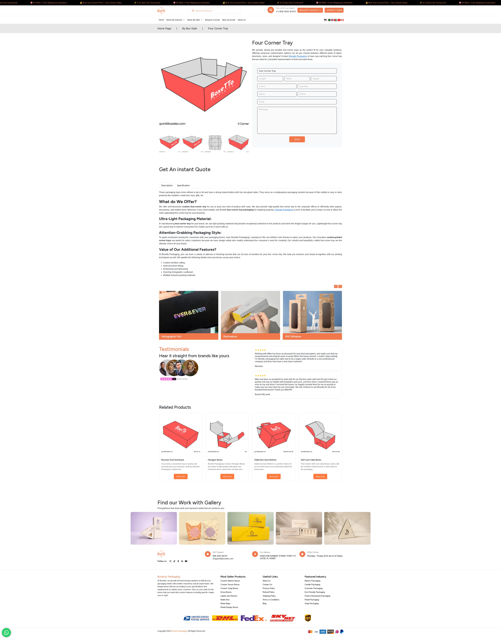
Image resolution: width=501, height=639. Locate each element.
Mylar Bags (225, 603)
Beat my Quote (228, 20)
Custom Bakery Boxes (230, 581)
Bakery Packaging (312, 581)
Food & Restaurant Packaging (317, 596)
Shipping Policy (269, 596)
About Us (242, 20)
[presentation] (336, 286)
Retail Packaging (312, 600)
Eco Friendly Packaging (315, 592)
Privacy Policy (269, 588)
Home (161, 20)
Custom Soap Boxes (229, 588)
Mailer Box (225, 600)
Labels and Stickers (228, 596)
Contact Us (267, 584)
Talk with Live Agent (285, 8)
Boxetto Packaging (298, 56)
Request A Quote (212, 20)
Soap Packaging (312, 603)
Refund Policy (269, 592)
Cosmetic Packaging (313, 588)
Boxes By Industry (174, 20)
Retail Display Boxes (229, 607)
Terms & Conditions (271, 600)
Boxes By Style (193, 20)
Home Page (164, 28)
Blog (264, 603)
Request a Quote (309, 10)
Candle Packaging (312, 584)
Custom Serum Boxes (230, 584)
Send (297, 139)
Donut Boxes (226, 592)
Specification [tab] (183, 185)
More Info (180, 476)
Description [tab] (167, 185)
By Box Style (189, 28)
